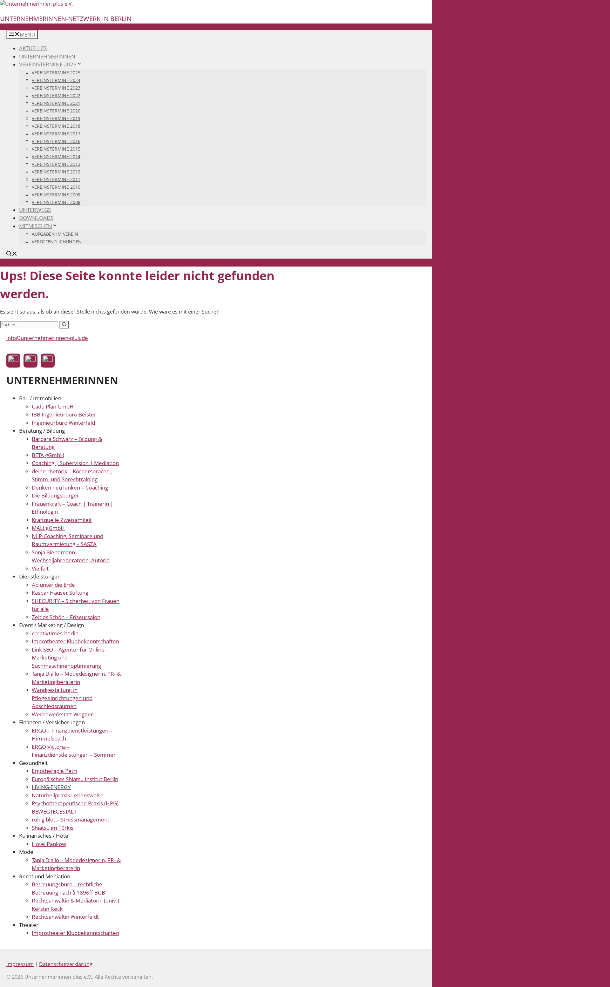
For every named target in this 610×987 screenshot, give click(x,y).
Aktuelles (33, 48)
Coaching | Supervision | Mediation (75, 463)
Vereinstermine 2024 (56, 80)
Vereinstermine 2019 (56, 118)
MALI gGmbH (48, 527)
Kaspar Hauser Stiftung (60, 592)
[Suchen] (64, 324)
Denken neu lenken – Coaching (70, 487)
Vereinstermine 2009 (56, 195)
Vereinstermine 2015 (56, 149)
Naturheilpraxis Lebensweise (68, 795)
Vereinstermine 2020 (56, 111)
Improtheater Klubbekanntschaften (75, 641)
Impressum (20, 964)
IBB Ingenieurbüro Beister (64, 414)
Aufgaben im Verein (55, 234)
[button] (11, 254)
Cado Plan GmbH (53, 406)
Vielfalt (40, 568)
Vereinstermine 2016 (56, 141)
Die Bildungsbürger (55, 495)
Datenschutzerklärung (65, 964)
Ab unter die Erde (53, 584)
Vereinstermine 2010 (56, 187)
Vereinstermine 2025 (56, 73)
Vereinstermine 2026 (48, 64)
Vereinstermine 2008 (56, 202)
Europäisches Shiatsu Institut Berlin (75, 779)
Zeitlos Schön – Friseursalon (66, 617)
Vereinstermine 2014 (56, 156)
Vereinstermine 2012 (56, 172)
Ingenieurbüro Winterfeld (63, 422)
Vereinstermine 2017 (56, 134)
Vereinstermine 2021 (56, 103)
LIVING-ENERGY (51, 787)
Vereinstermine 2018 (56, 126)
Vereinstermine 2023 (56, 88)
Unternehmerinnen (47, 56)
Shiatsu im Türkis (52, 827)
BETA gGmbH (48, 455)
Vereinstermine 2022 (56, 95)
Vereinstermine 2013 (56, 164)
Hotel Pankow (49, 844)
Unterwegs (35, 209)
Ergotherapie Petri (54, 770)
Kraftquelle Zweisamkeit (62, 520)
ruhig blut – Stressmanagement (70, 819)
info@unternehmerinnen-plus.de (47, 337)
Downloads (36, 217)
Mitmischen (35, 226)
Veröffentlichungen (57, 242)
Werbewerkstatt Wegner (62, 714)
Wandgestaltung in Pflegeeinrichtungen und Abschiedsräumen (62, 698)
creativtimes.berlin (55, 633)
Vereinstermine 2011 (56, 179)
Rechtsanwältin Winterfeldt (65, 916)
